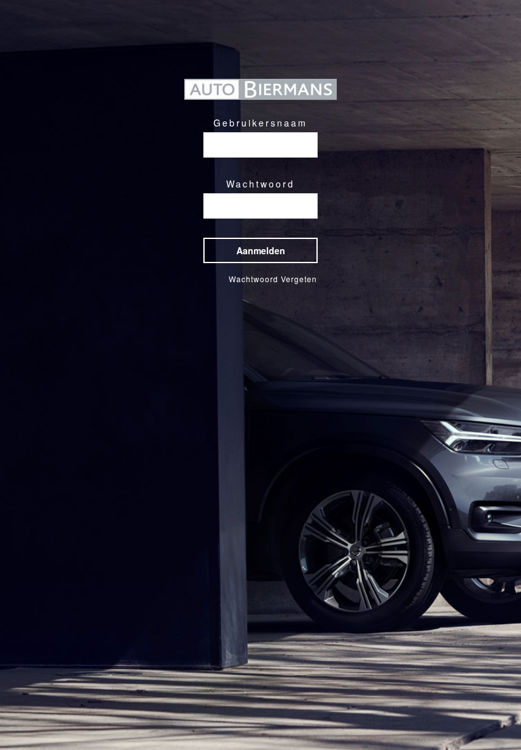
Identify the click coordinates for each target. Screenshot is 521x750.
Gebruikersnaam (260, 122)
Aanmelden (260, 250)
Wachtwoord (260, 183)
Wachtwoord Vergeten (273, 278)
